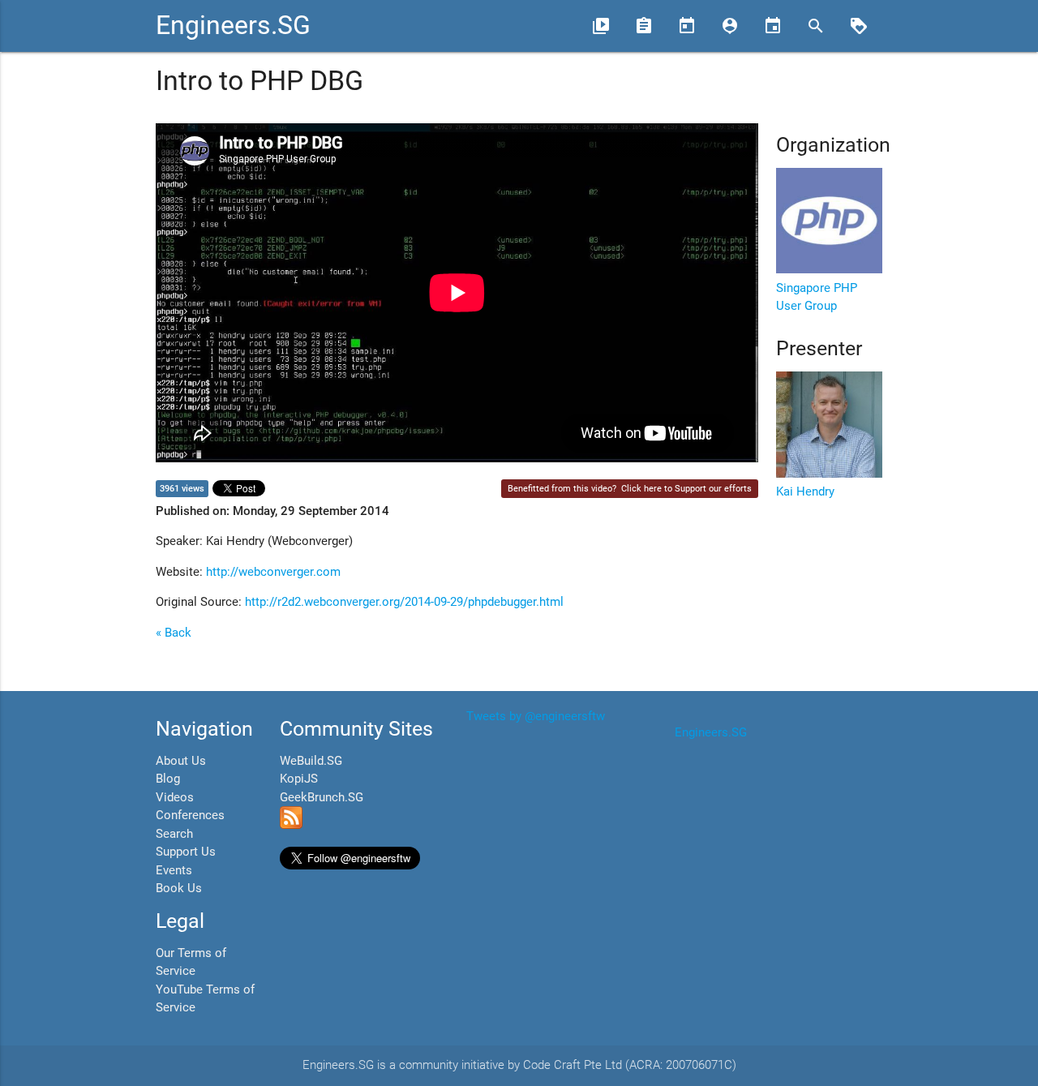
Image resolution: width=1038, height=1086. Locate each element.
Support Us (186, 851)
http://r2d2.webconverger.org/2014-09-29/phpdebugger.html (404, 602)
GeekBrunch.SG (321, 797)
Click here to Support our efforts (686, 488)
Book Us (179, 888)
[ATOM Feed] (291, 825)
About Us (181, 760)
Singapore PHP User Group (816, 297)
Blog (168, 778)
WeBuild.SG (311, 760)
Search (174, 833)
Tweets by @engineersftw (535, 716)
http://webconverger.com (273, 571)
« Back (173, 632)
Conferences (190, 815)
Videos (175, 797)
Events (174, 870)
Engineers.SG (233, 26)
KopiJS (299, 778)
